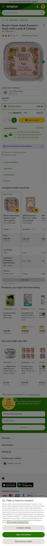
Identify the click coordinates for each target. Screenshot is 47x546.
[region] (23, 521)
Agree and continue (23, 535)
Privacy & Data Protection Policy (17, 522)
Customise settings (23, 528)
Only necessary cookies (23, 541)
